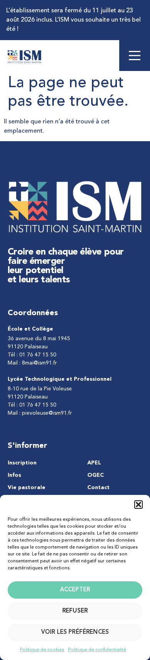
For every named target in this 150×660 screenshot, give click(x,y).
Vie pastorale (26, 487)
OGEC (95, 475)
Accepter (75, 590)
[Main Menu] (134, 55)
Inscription (22, 463)
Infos (14, 475)
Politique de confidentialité (97, 650)
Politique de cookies (42, 650)
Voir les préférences (75, 632)
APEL (94, 463)
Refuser (75, 611)
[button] (138, 504)
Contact (98, 487)
